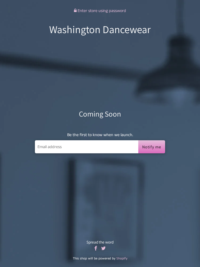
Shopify (121, 258)
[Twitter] (103, 249)
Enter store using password (101, 11)
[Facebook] (95, 249)
